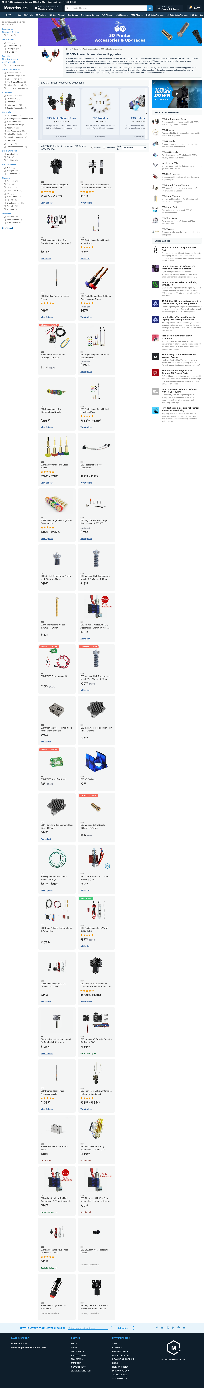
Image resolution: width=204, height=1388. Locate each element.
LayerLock (12, 154)
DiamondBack (14, 190)
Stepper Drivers (14, 79)
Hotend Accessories (17, 147)
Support (76, 1363)
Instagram (167, 1327)
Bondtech (12, 181)
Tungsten (12, 209)
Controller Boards (11, 69)
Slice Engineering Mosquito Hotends (21, 119)
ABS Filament (122, 15)
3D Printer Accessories (89, 49)
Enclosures (7, 29)
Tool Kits (6, 56)
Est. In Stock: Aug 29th (49, 1212)
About (115, 1343)
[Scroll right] (146, 113)
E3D (10, 194)
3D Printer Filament (57, 15)
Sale (19, 15)
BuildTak (12, 160)
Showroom (77, 1351)
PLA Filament (107, 15)
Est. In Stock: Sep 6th (88, 1054)
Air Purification (9, 62)
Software (6, 213)
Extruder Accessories (17, 108)
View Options (47, 203)
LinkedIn (173, 1327)
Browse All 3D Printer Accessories (13, 23)
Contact (117, 1347)
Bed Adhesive (9, 164)
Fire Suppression (10, 59)
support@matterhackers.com (28, 1347)
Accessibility (119, 1378)
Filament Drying (10, 32)
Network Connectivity (17, 85)
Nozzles (6, 178)
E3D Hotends (14, 115)
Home (68, 49)
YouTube (184, 1327)
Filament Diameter (16, 125)
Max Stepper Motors (16, 82)
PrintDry (11, 35)
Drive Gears (13, 99)
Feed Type (13, 140)
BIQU (10, 157)
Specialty (12, 206)
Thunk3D (12, 52)
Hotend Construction (17, 134)
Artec (11, 42)
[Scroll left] (41, 113)
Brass (11, 184)
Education (77, 1359)
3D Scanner (8, 39)
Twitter (162, 1327)
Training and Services (90, 15)
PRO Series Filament (154, 15)
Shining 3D (13, 49)
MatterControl (14, 223)
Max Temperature (16, 131)
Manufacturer (14, 73)
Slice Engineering (15, 203)
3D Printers (41, 15)
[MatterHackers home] (16, 8)
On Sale (97, 148)
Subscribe (123, 1328)
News (74, 1347)
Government (78, 1367)
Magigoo (12, 171)
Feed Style (13, 102)
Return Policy (120, 1367)
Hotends (6, 112)
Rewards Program (123, 1359)
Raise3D (12, 200)
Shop (74, 1343)
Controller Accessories (17, 88)
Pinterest (178, 1327)
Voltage (12, 143)
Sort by (119, 147)
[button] (47, 8)
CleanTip (12, 187)
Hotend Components (17, 137)
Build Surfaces (9, 151)
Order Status (120, 1351)
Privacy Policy (120, 1371)
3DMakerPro (14, 46)
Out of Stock (46, 1160)
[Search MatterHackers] (150, 8)
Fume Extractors (15, 65)
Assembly (13, 128)
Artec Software (14, 220)
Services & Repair (80, 1371)
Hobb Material (14, 105)
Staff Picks (28, 15)
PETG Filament (137, 15)
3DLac (11, 167)
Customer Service (54, 2)
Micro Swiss (14, 122)
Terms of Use (119, 1374)
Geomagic (12, 216)
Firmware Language (16, 76)
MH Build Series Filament (177, 15)
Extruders (7, 92)
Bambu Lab (73, 15)
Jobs (115, 1363)
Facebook (156, 1327)
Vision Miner (13, 174)
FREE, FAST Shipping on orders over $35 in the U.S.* (23, 2)
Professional (79, 1355)
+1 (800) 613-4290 (70, 2)
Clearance (110, 148)
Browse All (7, 228)
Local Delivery (120, 1355)
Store (76, 49)
